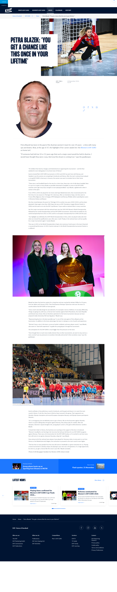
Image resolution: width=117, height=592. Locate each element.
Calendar (58, 10)
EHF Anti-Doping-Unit (38, 541)
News (50, 10)
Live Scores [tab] (4, 1)
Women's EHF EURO (38, 10)
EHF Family (75, 543)
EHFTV (74, 538)
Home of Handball (17, 16)
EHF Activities (36, 543)
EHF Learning (75, 546)
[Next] (114, 496)
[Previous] (3, 496)
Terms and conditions (98, 547)
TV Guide (74, 541)
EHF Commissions (18, 543)
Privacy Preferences (97, 550)
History (68, 10)
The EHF (15, 538)
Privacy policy (95, 543)
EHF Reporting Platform (96, 539)
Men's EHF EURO (23, 10)
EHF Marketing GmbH (19, 541)
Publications (35, 538)
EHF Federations (17, 546)
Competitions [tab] (4, 5)
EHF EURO (27, 16)
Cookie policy (95, 545)
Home (14, 519)
